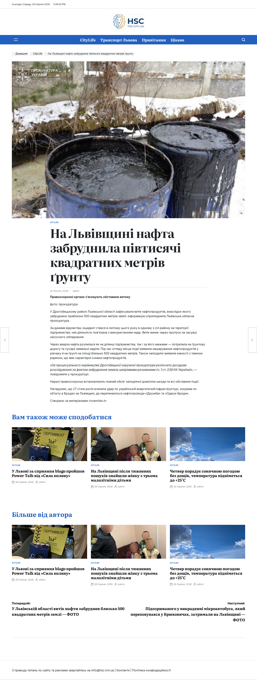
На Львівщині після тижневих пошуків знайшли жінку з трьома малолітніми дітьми (124, 475)
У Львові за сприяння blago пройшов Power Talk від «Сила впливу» (48, 473)
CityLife (88, 40)
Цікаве (177, 40)
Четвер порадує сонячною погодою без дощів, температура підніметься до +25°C (206, 475)
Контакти (123, 670)
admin (76, 290)
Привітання (154, 40)
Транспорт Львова (118, 40)
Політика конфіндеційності (151, 670)
